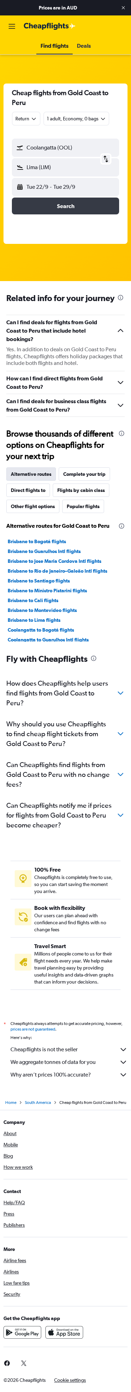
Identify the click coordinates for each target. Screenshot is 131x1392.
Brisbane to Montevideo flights (42, 610)
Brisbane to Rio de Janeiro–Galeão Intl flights (57, 571)
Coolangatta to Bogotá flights (41, 630)
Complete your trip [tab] (84, 474)
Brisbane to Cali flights (33, 600)
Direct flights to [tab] (28, 490)
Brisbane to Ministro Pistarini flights (47, 590)
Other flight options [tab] (33, 506)
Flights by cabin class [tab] (81, 490)
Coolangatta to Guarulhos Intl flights (48, 639)
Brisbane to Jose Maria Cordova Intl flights (54, 561)
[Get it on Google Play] (22, 1332)
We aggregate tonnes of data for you (53, 1062)
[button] (123, 7)
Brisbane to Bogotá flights (37, 541)
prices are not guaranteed (32, 1029)
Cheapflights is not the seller (44, 1049)
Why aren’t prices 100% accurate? (50, 1074)
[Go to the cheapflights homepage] (49, 26)
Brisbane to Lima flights (34, 620)
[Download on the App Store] (64, 1332)
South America (38, 1102)
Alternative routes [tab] (31, 474)
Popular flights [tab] (83, 506)
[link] (23, 1363)
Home (10, 1102)
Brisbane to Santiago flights (39, 581)
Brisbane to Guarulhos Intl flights (44, 551)
